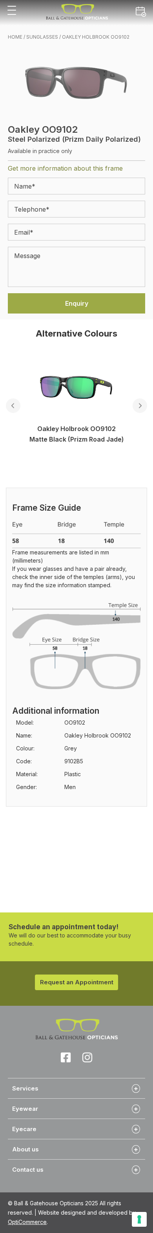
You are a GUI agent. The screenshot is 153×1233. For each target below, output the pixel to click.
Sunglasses (42, 37)
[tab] (76, 1088)
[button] (11, 11)
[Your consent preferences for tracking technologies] (139, 1219)
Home (15, 37)
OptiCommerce (27, 1222)
